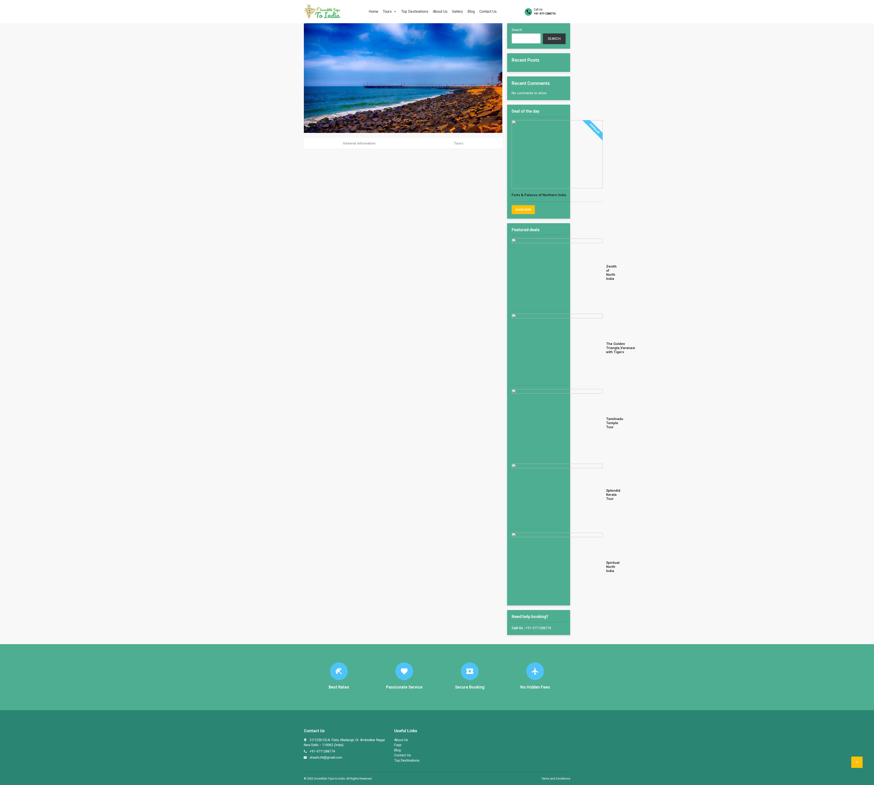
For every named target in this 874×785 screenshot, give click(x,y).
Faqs (397, 745)
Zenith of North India (611, 272)
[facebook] (488, 732)
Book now (523, 209)
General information (359, 143)
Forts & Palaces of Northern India (539, 195)
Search (517, 30)
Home (373, 11)
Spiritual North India (613, 567)
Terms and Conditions (555, 778)
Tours (387, 11)
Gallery (457, 11)
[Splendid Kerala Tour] (557, 495)
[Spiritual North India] (557, 567)
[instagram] (518, 732)
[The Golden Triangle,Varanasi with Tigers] (557, 348)
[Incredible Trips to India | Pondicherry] (322, 11)
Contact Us (488, 11)
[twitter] (498, 732)
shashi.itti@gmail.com (326, 757)
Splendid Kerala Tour (613, 495)
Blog (471, 11)
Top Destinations (414, 11)
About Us (440, 11)
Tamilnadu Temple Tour (614, 423)
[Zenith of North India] (557, 272)
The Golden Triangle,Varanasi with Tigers (620, 348)
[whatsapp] (508, 732)
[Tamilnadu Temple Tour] (557, 423)
